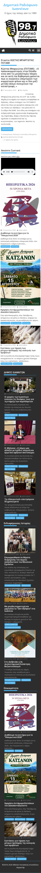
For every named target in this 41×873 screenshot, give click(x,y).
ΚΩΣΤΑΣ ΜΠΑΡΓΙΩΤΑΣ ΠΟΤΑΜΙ (13, 137)
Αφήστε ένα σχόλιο (12, 140)
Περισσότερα (7, 129)
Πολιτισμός (14, 246)
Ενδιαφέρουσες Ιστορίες (12, 585)
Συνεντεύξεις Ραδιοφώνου (28, 134)
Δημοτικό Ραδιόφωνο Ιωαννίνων (20, 7)
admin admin (22, 230)
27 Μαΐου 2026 (11, 603)
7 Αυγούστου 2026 (12, 394)
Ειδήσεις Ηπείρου (6, 363)
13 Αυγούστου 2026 (9, 230)
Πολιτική (15, 134)
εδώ (17, 156)
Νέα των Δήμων (16, 323)
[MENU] (38, 50)
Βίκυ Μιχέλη (24, 90)
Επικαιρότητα (7, 134)
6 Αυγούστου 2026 (12, 445)
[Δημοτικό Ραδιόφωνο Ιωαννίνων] (3, 50)
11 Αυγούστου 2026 (9, 345)
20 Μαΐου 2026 (11, 659)
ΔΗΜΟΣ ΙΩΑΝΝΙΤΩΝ (11, 415)
